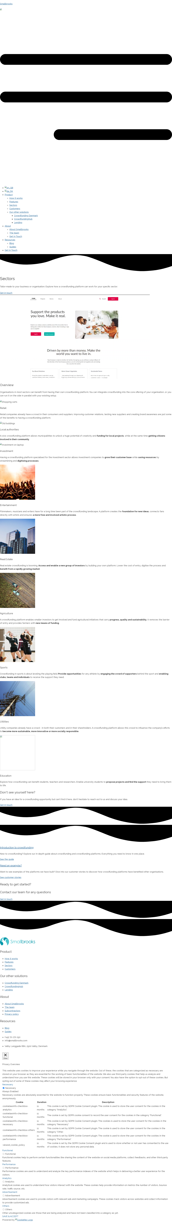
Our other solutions (19, 212)
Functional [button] (7, 1150)
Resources (10, 240)
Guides (12, 247)
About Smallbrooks (19, 229)
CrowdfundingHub (23, 219)
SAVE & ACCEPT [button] (10, 1216)
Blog (11, 243)
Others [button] (5, 1206)
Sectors (13, 205)
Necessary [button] (7, 1084)
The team (14, 233)
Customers (14, 208)
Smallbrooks (6, 4)
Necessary (10, 1088)
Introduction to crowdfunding (17, 847)
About (8, 226)
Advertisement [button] (9, 1192)
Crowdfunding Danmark (26, 215)
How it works (16, 198)
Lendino (18, 222)
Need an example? (11, 865)
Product (9, 194)
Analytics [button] (6, 1178)
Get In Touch (15, 236)
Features (13, 201)
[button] (6, 293)
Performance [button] (9, 1164)
